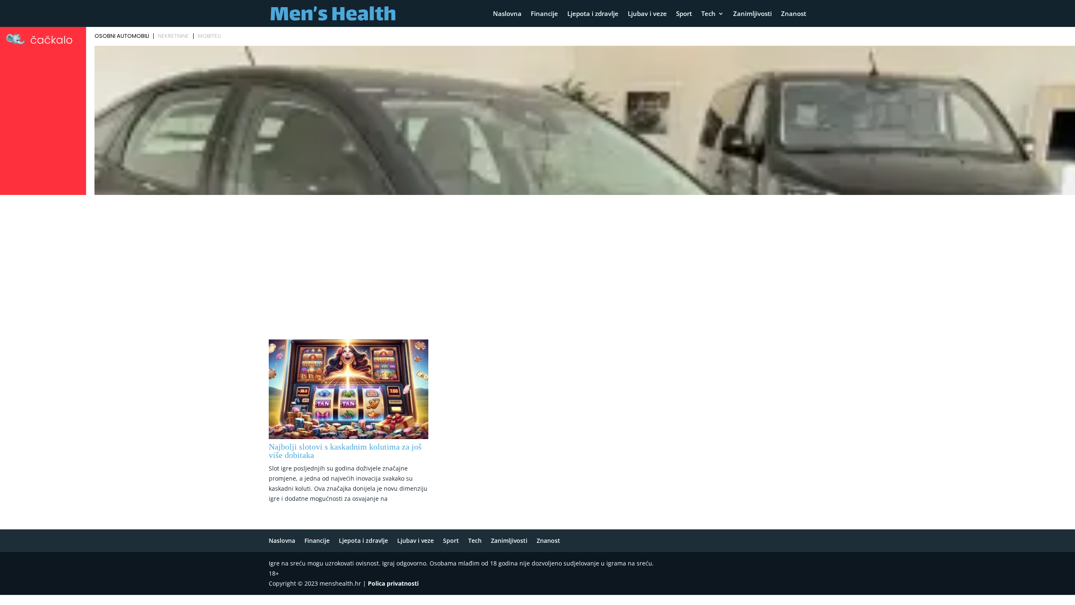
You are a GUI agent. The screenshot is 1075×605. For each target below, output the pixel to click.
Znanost (793, 14)
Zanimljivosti (752, 14)
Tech (708, 14)
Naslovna (507, 14)
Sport (684, 14)
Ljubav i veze (647, 14)
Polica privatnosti (393, 583)
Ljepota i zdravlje (593, 14)
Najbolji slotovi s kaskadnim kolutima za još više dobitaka (345, 451)
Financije (544, 14)
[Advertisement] (537, 261)
